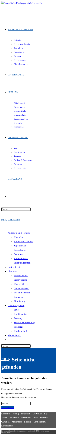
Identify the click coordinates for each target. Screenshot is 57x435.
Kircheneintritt (21, 331)
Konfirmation (20, 314)
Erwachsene (20, 250)
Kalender (18, 237)
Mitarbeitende (21, 275)
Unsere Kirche (21, 284)
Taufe (16, 309)
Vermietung (19, 301)
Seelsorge (18, 327)
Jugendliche (20, 245)
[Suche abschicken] (32, 346)
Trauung (18, 318)
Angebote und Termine (19, 233)
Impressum (45, 431)
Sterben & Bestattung (24, 322)
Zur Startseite (7, 407)
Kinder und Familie (23, 241)
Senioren (18, 254)
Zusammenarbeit (22, 292)
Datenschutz (5, 433)
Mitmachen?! (14, 335)
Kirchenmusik (21, 258)
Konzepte (18, 297)
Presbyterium (20, 280)
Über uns (12, 271)
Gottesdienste (14, 267)
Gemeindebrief (21, 288)
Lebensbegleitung (16, 305)
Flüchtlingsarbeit (22, 262)
